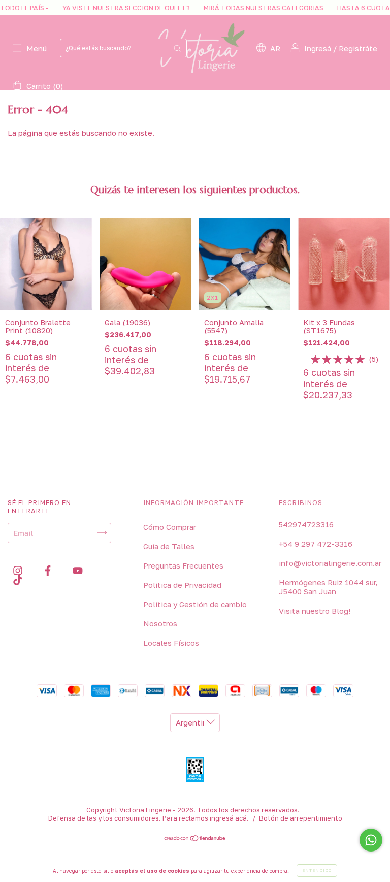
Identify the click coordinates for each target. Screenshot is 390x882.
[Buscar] (177, 48)
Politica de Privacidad (182, 584)
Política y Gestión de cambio (195, 604)
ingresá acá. (229, 818)
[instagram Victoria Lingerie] (19, 570)
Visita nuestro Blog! (314, 610)
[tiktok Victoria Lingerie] (18, 580)
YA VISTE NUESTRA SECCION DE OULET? (111, 8)
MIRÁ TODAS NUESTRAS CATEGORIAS (249, 8)
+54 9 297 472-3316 (315, 543)
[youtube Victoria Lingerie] (78, 570)
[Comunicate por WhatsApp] (371, 840)
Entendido (317, 870)
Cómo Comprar (169, 526)
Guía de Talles (168, 546)
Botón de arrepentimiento (300, 818)
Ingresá (317, 48)
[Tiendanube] (195, 838)
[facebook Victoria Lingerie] (49, 570)
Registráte (358, 48)
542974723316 (306, 524)
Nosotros (160, 623)
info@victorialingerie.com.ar (330, 563)
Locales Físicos (171, 642)
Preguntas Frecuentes (183, 565)
